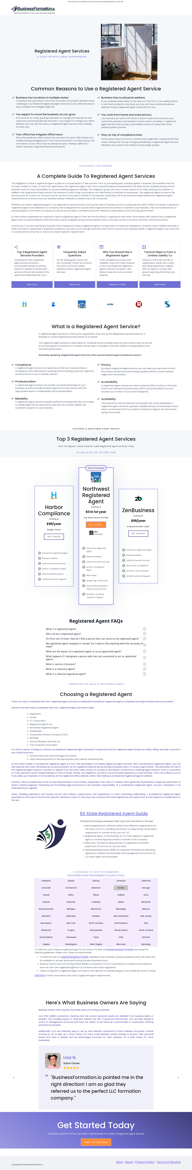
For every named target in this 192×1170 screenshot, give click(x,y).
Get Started (53, 537)
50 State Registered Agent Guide (114, 813)
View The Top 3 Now (96, 1142)
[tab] (46, 880)
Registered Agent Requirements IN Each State (96, 875)
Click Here (40, 975)
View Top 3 (32, 284)
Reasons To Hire (117, 284)
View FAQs (74, 284)
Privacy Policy (145, 1161)
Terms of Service (169, 1161)
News (129, 1161)
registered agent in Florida (74, 956)
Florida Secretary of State (120, 949)
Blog (119, 1161)
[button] (14, 1077)
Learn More (160, 284)
